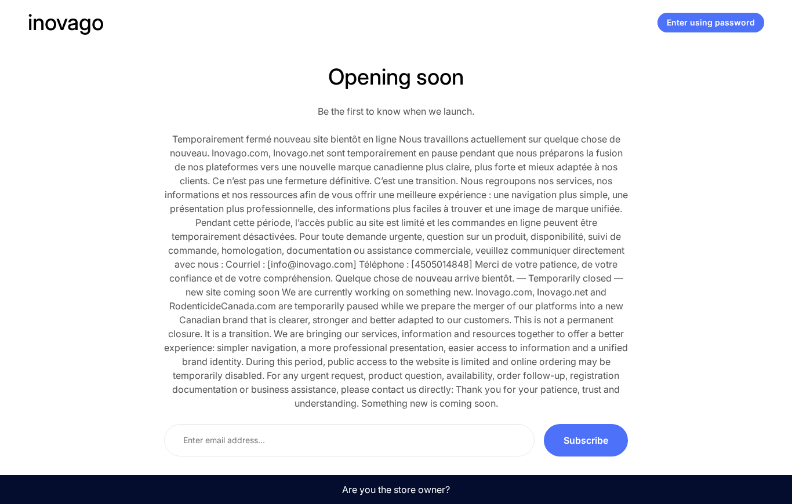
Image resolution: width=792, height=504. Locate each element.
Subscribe (586, 440)
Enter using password (711, 22)
